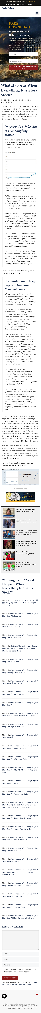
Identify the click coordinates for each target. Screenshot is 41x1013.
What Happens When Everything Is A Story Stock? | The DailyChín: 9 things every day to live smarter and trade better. (20, 804)
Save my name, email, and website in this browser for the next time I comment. (20, 970)
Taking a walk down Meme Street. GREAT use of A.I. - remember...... (26, 521)
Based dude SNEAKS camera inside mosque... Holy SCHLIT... (25, 553)
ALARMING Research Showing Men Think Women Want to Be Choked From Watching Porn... (26, 543)
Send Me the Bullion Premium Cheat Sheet (23, 67)
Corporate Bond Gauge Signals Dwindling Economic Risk (20, 284)
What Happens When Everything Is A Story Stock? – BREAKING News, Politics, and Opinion (20, 770)
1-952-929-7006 (30, 1)
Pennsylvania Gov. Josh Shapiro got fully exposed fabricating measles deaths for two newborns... (26, 532)
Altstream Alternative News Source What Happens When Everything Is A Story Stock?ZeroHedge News (19, 648)
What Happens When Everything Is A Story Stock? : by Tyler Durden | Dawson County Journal (20, 872)
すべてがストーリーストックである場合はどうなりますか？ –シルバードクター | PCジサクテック (20, 602)
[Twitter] (4, 996)
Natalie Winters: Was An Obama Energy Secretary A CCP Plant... (25, 510)
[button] (37, 13)
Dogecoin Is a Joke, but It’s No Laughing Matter (21, 130)
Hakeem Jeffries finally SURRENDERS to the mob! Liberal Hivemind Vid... (26, 564)
